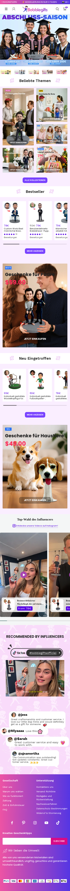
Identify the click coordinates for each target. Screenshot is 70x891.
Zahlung (7, 800)
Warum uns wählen (13, 791)
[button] (9, 234)
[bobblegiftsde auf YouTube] (46, 823)
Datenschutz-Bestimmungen (51, 808)
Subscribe (59, 841)
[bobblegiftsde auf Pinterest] (24, 823)
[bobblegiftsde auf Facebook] (12, 823)
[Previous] (5, 574)
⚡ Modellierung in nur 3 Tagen (25, 2)
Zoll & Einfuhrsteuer (13, 805)
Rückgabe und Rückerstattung (44, 798)
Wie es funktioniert (13, 796)
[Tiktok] (58, 823)
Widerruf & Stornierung (48, 813)
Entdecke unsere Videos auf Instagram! (37, 525)
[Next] (64, 574)
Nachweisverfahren (46, 804)
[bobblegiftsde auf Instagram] (35, 823)
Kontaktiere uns (44, 787)
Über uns (7, 787)
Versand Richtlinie (46, 791)
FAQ (5, 809)
